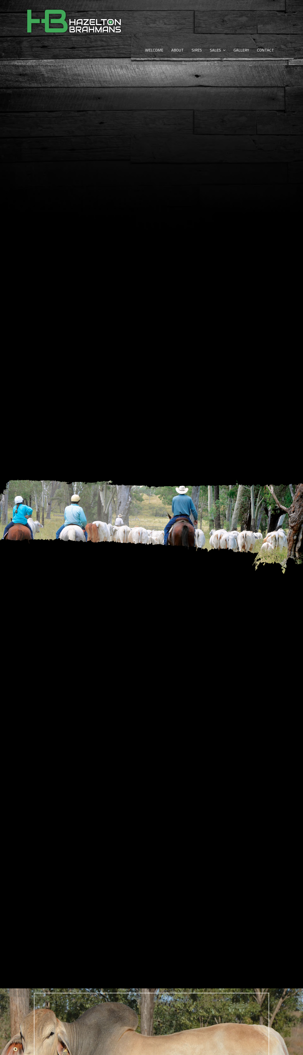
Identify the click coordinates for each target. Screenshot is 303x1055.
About (177, 50)
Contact (265, 50)
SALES (215, 50)
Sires (197, 50)
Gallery (241, 50)
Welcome (154, 50)
